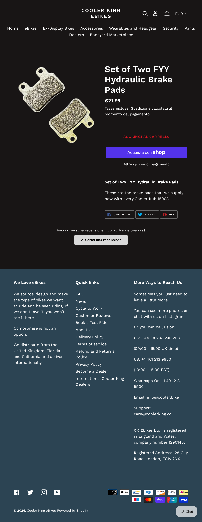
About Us (84, 329)
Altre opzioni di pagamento (146, 164)
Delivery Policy (89, 337)
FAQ (80, 294)
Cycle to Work (89, 308)
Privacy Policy (89, 364)
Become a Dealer (92, 371)
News (81, 301)
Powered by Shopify (72, 510)
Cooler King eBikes (101, 13)
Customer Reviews (93, 315)
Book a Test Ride (91, 322)
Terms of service (91, 344)
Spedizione (141, 108)
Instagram (175, 316)
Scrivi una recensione (106, 241)
